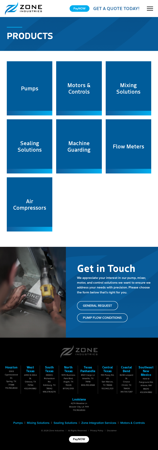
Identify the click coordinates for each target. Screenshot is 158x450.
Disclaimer (112, 430)
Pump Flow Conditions (102, 318)
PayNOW (79, 8)
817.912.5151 (68, 388)
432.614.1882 (30, 388)
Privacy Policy (96, 430)
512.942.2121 (107, 388)
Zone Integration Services (98, 423)
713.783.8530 (11, 388)
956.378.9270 (49, 391)
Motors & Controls (132, 423)
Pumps (18, 423)
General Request (97, 306)
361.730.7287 (126, 391)
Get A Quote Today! (116, 8)
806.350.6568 (88, 385)
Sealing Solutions (65, 423)
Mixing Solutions (38, 423)
